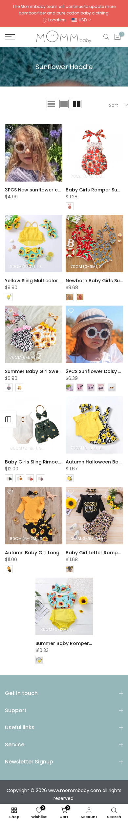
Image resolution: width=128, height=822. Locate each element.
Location (57, 20)
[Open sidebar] (8, 419)
